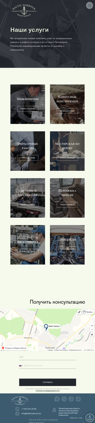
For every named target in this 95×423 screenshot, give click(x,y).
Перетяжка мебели (67, 192)
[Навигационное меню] (89, 5)
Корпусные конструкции (67, 99)
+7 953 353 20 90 (29, 409)
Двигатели (67, 239)
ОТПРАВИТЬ (48, 382)
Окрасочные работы (28, 146)
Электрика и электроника (27, 239)
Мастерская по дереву (67, 146)
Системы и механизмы (27, 192)
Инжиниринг (28, 99)
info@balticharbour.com (31, 413)
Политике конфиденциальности (48, 391)
